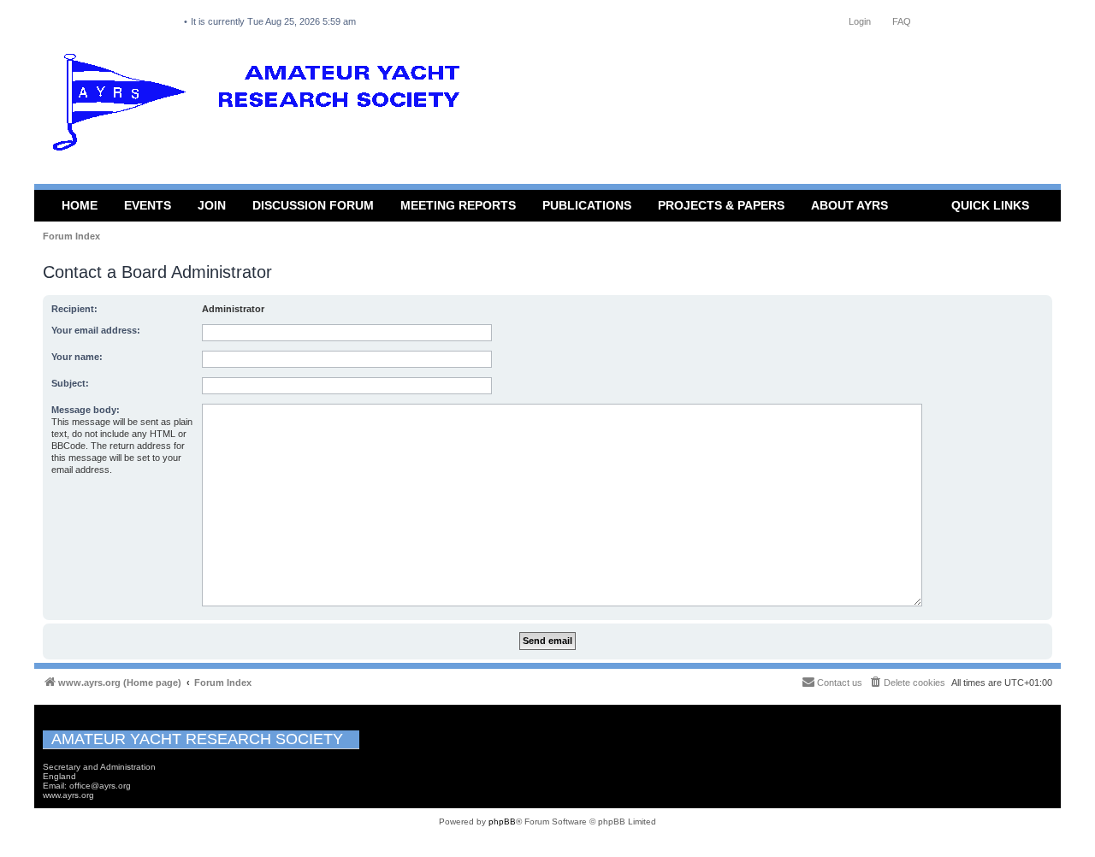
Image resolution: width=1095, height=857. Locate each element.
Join (212, 205)
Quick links (990, 205)
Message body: (85, 410)
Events (147, 205)
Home (80, 205)
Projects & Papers (721, 205)
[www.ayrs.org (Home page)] (261, 106)
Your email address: (95, 330)
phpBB (502, 821)
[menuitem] (906, 682)
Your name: (77, 357)
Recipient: (74, 309)
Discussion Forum (313, 205)
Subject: (70, 383)
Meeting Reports (458, 205)
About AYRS (849, 205)
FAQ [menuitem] (901, 21)
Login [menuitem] (860, 21)
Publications (586, 205)
